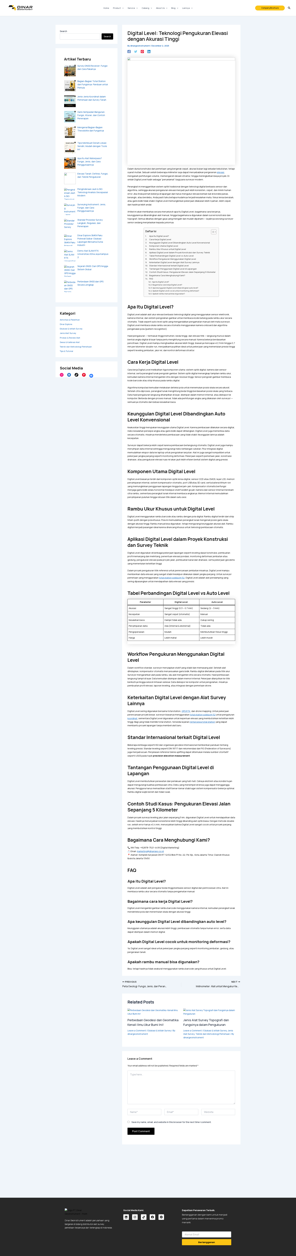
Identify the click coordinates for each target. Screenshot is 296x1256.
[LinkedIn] (69, 375)
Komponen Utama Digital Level (163, 246)
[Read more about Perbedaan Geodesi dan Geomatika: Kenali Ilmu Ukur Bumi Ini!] (153, 1011)
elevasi (220, 172)
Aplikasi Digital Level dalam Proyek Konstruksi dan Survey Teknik (179, 252)
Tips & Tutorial (66, 351)
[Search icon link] (289, 8)
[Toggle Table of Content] (212, 231)
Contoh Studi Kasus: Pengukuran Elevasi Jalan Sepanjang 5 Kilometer (182, 272)
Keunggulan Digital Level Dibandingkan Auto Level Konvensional (179, 242)
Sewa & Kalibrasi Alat (70, 342)
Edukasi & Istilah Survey (71, 328)
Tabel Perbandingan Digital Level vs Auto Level (171, 255)
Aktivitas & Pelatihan (70, 319)
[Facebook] (91, 376)
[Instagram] (62, 375)
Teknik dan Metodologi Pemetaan (76, 346)
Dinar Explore (66, 324)
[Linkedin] (148, 51)
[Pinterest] (84, 375)
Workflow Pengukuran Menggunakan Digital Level (172, 259)
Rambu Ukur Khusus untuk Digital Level (167, 249)
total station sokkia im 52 (172, 577)
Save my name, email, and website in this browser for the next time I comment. (171, 1122)
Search (63, 31)
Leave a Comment (136, 1030)
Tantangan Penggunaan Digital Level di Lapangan (173, 269)
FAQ (151, 278)
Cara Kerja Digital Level (160, 239)
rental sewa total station (202, 721)
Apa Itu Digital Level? (159, 236)
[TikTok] (76, 375)
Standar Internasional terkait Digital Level (169, 265)
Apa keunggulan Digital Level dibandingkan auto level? (175, 288)
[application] (122, 8)
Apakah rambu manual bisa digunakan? (168, 293)
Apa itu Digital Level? (160, 282)
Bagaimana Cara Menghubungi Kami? (167, 275)
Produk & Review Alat (70, 337)
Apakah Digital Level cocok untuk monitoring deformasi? (175, 291)
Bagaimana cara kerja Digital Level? (167, 285)
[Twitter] (135, 51)
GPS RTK (186, 711)
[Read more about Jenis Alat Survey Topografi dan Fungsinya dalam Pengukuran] (209, 1011)
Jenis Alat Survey (68, 333)
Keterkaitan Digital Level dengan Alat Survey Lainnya (174, 262)
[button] (270, 8)
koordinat (132, 718)
